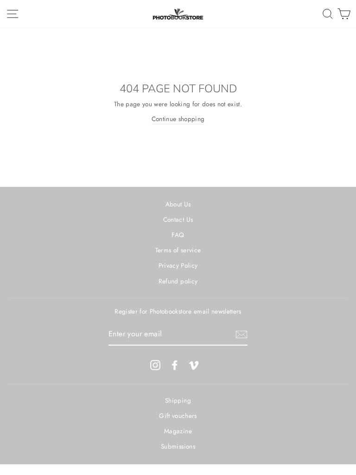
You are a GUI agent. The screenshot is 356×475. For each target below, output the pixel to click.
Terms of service (178, 250)
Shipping (178, 400)
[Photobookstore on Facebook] (175, 364)
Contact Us (178, 219)
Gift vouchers (178, 415)
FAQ (178, 234)
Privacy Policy (178, 265)
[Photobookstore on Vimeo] (194, 364)
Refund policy (178, 281)
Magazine (178, 431)
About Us (178, 204)
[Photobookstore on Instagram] (155, 364)
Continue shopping (178, 118)
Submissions (178, 446)
